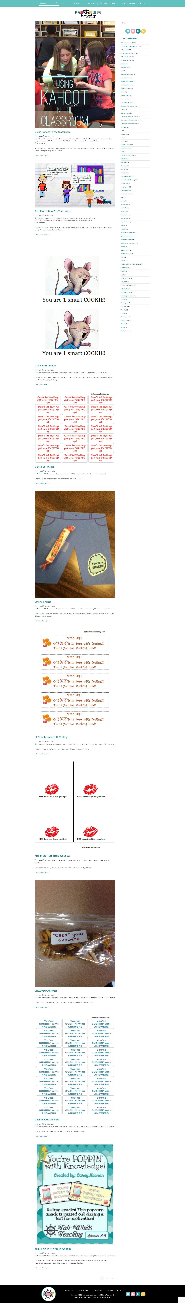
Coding (123, 109)
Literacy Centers (125, 194)
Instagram (124, 173)
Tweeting (123, 310)
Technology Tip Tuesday (128, 296)
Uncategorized (125, 317)
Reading (123, 246)
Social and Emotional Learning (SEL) (131, 264)
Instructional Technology (48, 141)
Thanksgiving (124, 303)
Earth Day (123, 127)
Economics (124, 134)
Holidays (123, 169)
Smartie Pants (43, 601)
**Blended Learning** (44, 139)
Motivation (73, 220)
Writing (123, 327)
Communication (125, 113)
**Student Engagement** (45, 218)
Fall (122, 137)
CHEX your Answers (46, 990)
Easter (122, 131)
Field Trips (124, 141)
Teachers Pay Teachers (127, 285)
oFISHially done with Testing (51, 737)
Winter (123, 324)
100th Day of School (126, 60)
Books (122, 92)
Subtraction (124, 282)
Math (122, 197)
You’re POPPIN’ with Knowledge (53, 1248)
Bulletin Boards (125, 95)
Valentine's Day (125, 320)
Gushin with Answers (47, 1119)
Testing (96, 141)
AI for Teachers (125, 67)
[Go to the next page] (112, 1278)
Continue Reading (41, 155)
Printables (124, 229)
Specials (123, 271)
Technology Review (126, 292)
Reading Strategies (126, 253)
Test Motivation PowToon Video (53, 211)
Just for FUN (62, 141)
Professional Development (75, 141)
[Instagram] (143, 31)
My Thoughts (124, 218)
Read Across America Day (128, 243)
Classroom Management (128, 106)
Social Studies (125, 268)
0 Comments (41, 143)
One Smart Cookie (45, 365)
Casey (39, 136)
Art (122, 71)
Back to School (125, 78)
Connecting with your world (129, 123)
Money (123, 201)
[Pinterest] (138, 31)
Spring (122, 275)
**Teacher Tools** (126, 57)
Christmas (124, 99)
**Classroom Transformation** (130, 46)
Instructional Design (126, 176)
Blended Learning (126, 85)
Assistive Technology (59, 139)
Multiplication (125, 215)
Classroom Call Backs (127, 102)
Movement (124, 211)
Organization (124, 222)
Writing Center (125, 331)
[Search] (56, 3)
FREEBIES (123, 159)
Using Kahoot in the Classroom (53, 131)
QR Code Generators (127, 236)
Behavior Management (127, 81)
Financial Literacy (126, 145)
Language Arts (125, 187)
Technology (89, 141)
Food (70, 373)
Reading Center (125, 250)
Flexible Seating (125, 148)
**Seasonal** (41, 373)
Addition (123, 64)
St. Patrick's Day (125, 278)
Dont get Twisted (45, 466)
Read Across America (127, 239)
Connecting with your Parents (129, 116)
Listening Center (125, 190)
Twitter (123, 313)
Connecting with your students (77, 139)
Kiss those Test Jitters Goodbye (53, 855)
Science (123, 257)
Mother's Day (125, 204)
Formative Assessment (96, 139)
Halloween (124, 166)
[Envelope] (127, 31)
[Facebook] (133, 31)
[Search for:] (135, 23)
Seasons (123, 260)
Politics (123, 225)
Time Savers (91, 373)
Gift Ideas (76, 373)
